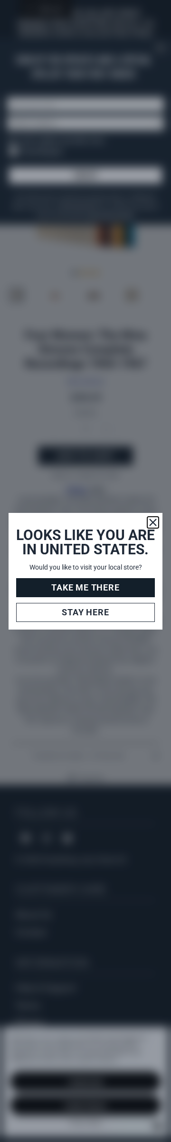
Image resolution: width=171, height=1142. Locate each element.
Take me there (85, 587)
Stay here (85, 612)
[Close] (153, 522)
